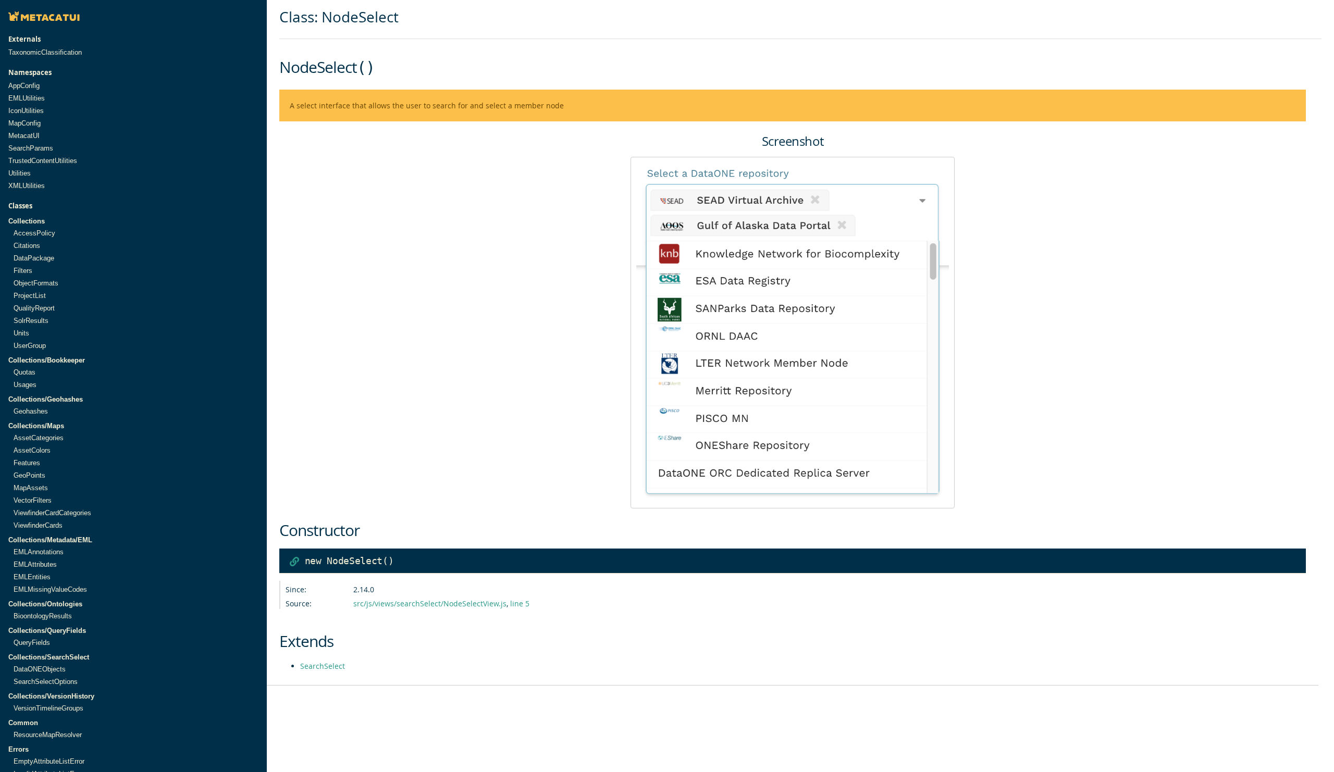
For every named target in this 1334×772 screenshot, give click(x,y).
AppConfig (24, 86)
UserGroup (30, 346)
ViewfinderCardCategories (52, 513)
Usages (25, 385)
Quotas (24, 372)
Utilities (19, 173)
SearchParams (30, 148)
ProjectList (30, 296)
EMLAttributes (35, 564)
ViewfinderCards (38, 525)
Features (27, 463)
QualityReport (34, 308)
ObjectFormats (36, 283)
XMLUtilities (26, 186)
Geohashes (31, 411)
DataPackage (34, 258)
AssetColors (32, 450)
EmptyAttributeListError (49, 761)
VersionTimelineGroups (48, 708)
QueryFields (32, 642)
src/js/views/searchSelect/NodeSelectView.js (430, 603)
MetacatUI (24, 136)
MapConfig (24, 123)
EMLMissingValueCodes (50, 589)
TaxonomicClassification (45, 52)
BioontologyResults (43, 616)
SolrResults (31, 321)
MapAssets (31, 488)
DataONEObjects (40, 669)
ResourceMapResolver (48, 735)
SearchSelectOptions (46, 682)
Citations (27, 246)
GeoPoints (29, 475)
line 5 (519, 603)
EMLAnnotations (39, 552)
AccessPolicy (34, 233)
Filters (23, 271)
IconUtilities (26, 111)
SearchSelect (322, 666)
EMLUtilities (26, 98)
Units (21, 333)
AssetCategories (39, 438)
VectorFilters (33, 500)
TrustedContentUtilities (42, 161)
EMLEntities (32, 577)
